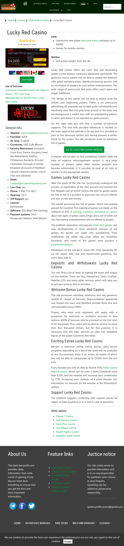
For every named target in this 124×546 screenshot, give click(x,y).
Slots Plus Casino (65, 424)
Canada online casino (63, 471)
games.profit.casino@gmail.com (105, 506)
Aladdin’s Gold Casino (68, 435)
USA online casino (61, 467)
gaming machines (83, 211)
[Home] (26, 3)
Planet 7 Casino (64, 416)
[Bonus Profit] (8, 6)
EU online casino (61, 483)
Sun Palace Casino (66, 427)
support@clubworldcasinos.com (28, 183)
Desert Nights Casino (67, 431)
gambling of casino (106, 211)
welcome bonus (90, 40)
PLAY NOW (27, 79)
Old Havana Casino (66, 420)
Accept (68, 541)
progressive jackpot (62, 244)
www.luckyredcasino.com (34, 132)
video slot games (102, 225)
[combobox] (112, 7)
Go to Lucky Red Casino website (84, 149)
